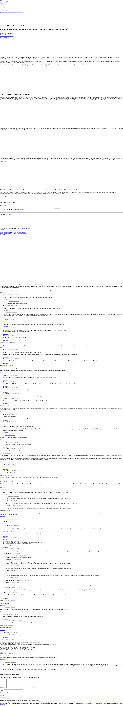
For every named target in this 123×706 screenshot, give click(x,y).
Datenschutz (99, 703)
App (4, 7)
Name (2, 690)
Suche (4, 8)
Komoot (15, 57)
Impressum (89, 703)
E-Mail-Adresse (4, 692)
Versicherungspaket (27, 189)
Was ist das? (57, 208)
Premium (6, 234)
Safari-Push (107, 703)
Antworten (2, 292)
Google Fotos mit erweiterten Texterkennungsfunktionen (12, 232)
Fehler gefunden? (22, 209)
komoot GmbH (8, 204)
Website (2, 695)
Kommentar (3, 687)
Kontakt (4, 5)
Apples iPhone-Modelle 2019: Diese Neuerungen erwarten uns (14, 233)
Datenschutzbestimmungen (24, 228)
